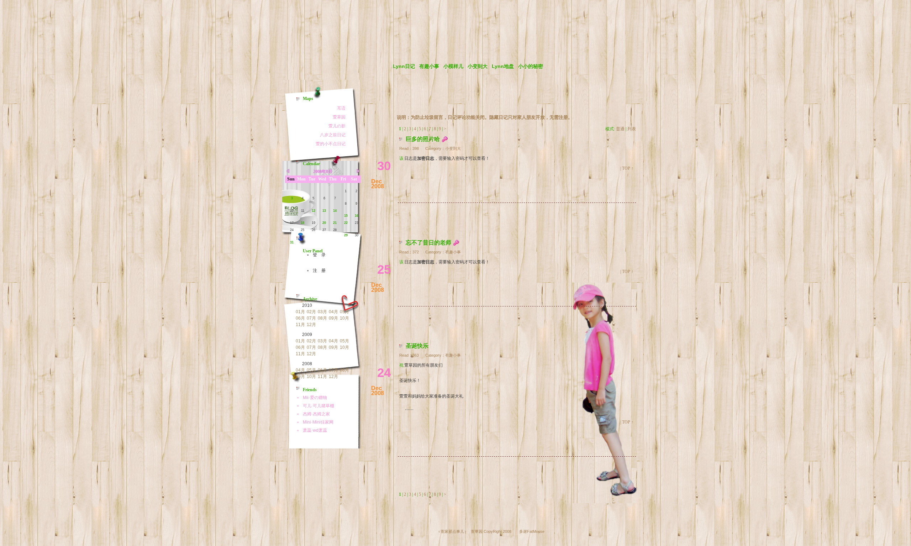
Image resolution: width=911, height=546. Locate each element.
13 (324, 210)
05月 (344, 311)
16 (356, 215)
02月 (311, 311)
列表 (631, 128)
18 (302, 223)
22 (346, 223)
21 (335, 223)
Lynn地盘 (503, 66)
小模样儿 (453, 66)
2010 (307, 305)
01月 (300, 311)
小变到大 (478, 66)
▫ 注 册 (314, 270)
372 (415, 252)
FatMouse (535, 531)
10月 (344, 318)
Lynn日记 (404, 66)
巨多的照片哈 (423, 139)
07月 (311, 318)
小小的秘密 (530, 66)
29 (346, 235)
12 (313, 210)
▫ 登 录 (314, 254)
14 (335, 210)
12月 (311, 324)
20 (324, 223)
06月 (300, 318)
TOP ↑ (627, 168)
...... (409, 408)
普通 (620, 128)
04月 (333, 311)
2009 (307, 334)
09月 (333, 318)
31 (292, 242)
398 (415, 148)
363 (415, 355)
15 (346, 215)
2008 (307, 363)
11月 (300, 324)
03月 (322, 311)
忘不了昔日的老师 (428, 243)
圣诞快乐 (417, 346)
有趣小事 (429, 66)
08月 (322, 318)
